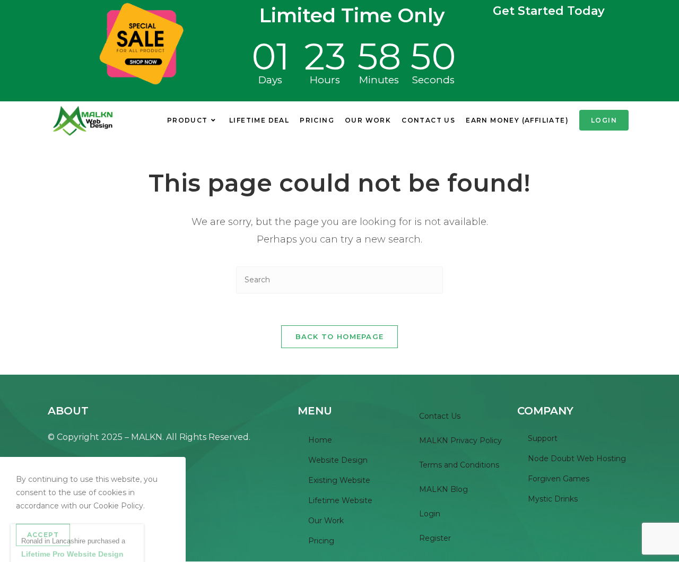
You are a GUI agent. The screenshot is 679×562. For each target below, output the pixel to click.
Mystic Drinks (553, 499)
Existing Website (339, 480)
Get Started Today (549, 11)
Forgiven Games (558, 478)
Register (435, 538)
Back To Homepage (339, 336)
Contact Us (439, 416)
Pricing (321, 541)
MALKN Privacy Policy (460, 440)
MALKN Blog (443, 489)
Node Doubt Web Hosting (577, 458)
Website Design (338, 460)
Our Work (326, 520)
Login (429, 513)
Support (543, 438)
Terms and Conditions (459, 465)
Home (320, 440)
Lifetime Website (340, 500)
